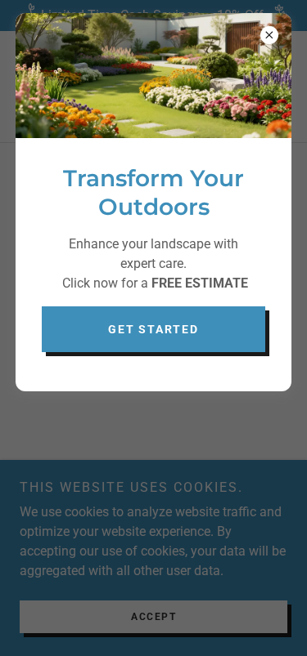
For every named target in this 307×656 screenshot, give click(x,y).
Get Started (153, 329)
